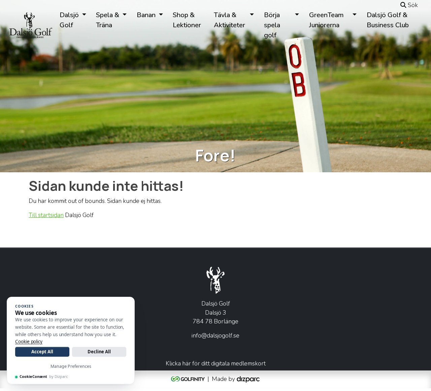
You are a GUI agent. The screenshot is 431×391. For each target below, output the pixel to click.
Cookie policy (28, 342)
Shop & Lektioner (187, 20)
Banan (146, 15)
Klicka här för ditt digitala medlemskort (216, 363)
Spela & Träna (107, 20)
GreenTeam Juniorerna (326, 20)
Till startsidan (46, 215)
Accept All (42, 352)
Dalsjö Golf (69, 20)
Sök (412, 5)
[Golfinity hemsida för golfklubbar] (188, 379)
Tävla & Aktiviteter (229, 20)
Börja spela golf (272, 25)
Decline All (99, 352)
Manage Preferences (71, 366)
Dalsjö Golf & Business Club (388, 20)
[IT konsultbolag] (248, 379)
